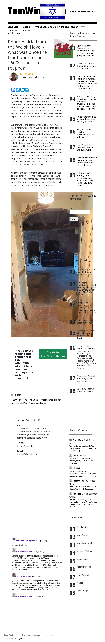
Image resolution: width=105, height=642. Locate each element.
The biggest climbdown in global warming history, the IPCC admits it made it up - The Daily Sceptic (87, 288)
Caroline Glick (83, 527)
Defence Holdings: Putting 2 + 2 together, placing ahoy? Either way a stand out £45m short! (85, 179)
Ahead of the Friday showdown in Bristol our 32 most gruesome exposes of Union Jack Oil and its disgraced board (87, 102)
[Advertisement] (83, 239)
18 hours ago (76, 463)
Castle (32, 403)
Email (72, 208)
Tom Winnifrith (80, 440)
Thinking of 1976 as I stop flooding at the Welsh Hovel (82, 487)
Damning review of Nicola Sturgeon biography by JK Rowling (86, 334)
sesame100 (78, 480)
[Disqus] (37, 499)
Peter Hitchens (84, 566)
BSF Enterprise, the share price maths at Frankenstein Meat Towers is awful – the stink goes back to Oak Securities (87, 82)
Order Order (82, 559)
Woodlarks (42, 27)
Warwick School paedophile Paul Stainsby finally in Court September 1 (82, 448)
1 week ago (78, 507)
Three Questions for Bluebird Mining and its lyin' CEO (86, 66)
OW (74, 455)
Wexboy (80, 582)
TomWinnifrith (22, 11)
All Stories (14, 33)
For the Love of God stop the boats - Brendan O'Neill (86, 272)
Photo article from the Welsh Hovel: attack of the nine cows (82, 474)
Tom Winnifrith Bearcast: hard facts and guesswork (86, 147)
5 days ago (89, 489)
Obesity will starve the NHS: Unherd (85, 390)
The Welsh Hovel (19, 399)
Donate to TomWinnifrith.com (53, 354)
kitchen (57, 399)
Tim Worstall (83, 574)
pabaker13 (77, 493)
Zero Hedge (82, 590)
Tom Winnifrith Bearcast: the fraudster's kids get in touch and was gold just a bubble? (86, 50)
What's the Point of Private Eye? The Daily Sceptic (86, 378)
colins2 (76, 467)
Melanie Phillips (84, 551)
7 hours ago (76, 451)
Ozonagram (18, 638)
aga (13, 403)
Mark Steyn (82, 535)
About (74, 27)
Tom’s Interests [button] (59, 27)
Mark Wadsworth (85, 543)
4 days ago (92, 476)
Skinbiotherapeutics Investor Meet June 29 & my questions (86, 119)
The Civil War (22, 403)
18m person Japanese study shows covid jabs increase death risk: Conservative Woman (87, 307)
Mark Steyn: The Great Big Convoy (85, 321)
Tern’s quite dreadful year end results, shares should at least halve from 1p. (87, 161)
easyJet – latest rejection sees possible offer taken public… (86, 133)
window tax (41, 403)
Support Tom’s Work (82, 11)
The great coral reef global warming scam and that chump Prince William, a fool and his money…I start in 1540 (83, 503)
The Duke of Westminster (40, 399)
